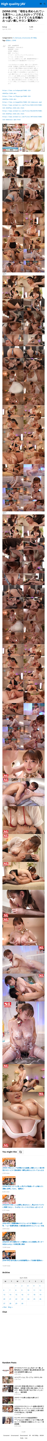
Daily (21, 1438)
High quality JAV (13, 4)
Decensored (24, 1435)
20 (4, 1299)
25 (34, 1299)
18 (34, 1295)
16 (22, 1295)
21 (10, 1299)
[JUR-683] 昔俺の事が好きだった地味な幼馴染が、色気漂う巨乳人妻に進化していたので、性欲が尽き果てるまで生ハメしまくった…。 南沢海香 (29, 1389)
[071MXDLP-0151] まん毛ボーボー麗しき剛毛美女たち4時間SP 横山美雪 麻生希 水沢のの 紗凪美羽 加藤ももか (29, 1370)
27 (4, 1303)
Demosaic (18, 38)
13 (4, 1295)
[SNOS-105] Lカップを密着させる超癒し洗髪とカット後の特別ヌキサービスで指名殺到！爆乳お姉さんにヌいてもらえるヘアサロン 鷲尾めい (23, 1169)
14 (10, 1295)
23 (22, 1299)
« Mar (4, 1307)
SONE (14, 40)
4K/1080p (34, 38)
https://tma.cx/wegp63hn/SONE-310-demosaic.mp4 (22, 102)
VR (30, 1435)
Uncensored (26, 38)
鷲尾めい (9, 40)
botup (4, 27)
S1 (13, 38)
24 (28, 1299)
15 (16, 1295)
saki (24, 1432)
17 (28, 1295)
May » (10, 1307)
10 (28, 1290)
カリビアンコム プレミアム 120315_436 (28, 1377)
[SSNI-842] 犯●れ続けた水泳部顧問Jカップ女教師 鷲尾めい (23, 1260)
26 (40, 1299)
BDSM (42, 1435)
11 (34, 1290)
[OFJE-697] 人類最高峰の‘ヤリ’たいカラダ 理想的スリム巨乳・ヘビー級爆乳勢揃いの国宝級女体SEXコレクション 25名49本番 (23, 1224)
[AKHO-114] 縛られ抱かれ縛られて (26, 1397)
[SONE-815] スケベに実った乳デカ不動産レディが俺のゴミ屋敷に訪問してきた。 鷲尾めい (23, 1187)
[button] (41, 4)
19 (40, 1295)
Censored (6, 1435)
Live (26, 1438)
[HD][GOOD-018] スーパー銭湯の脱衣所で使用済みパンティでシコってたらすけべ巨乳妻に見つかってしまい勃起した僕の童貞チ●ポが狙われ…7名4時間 (29, 1409)
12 (40, 1290)
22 (16, 1299)
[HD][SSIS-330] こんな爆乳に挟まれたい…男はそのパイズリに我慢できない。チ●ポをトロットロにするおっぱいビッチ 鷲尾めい (23, 1206)
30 (22, 1303)
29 (16, 1303)
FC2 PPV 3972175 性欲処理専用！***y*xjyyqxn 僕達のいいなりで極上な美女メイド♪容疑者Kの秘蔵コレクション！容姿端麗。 (29, 1421)
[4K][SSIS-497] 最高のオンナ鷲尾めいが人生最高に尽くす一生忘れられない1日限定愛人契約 (23, 1243)
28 (10, 1303)
